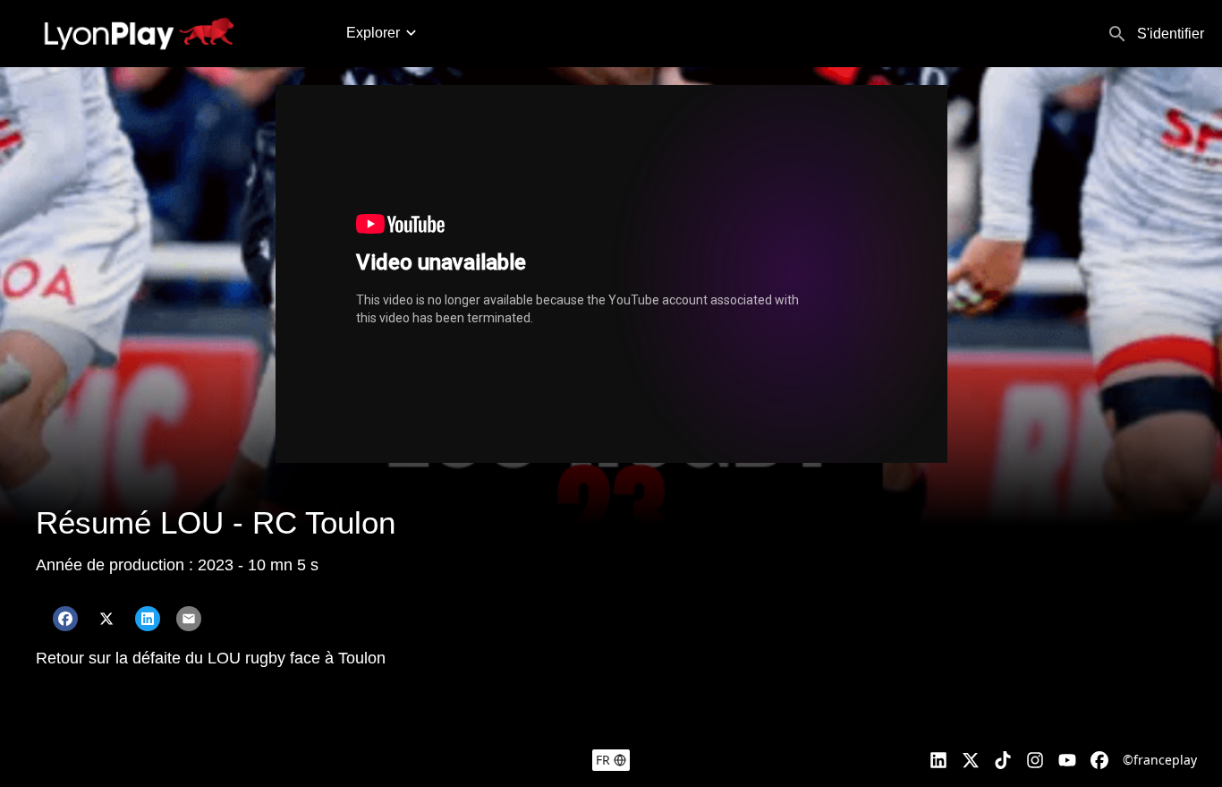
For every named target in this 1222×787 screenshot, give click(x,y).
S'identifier (1170, 33)
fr (603, 759)
